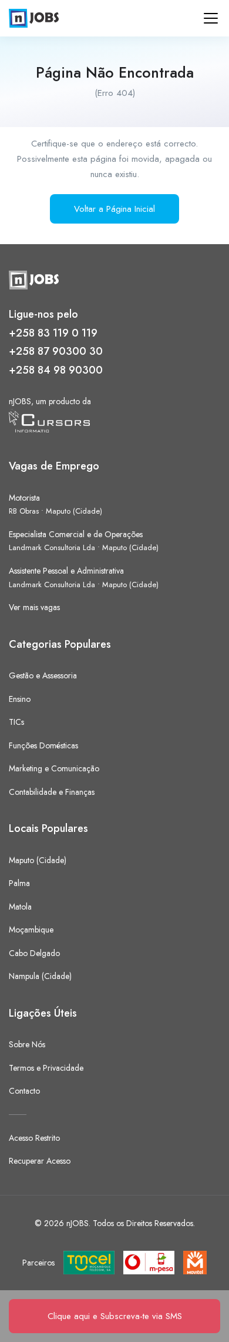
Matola (20, 907)
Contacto (24, 1091)
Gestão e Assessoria (43, 675)
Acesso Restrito (34, 1138)
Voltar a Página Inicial (114, 208)
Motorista (24, 498)
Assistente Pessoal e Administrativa (66, 571)
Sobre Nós (27, 1044)
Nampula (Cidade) (40, 976)
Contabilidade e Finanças (52, 792)
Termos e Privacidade (46, 1068)
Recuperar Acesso (39, 1161)
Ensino (20, 699)
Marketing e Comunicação (54, 768)
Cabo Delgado (34, 953)
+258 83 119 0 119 (53, 333)
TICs (16, 722)
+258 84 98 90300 (56, 370)
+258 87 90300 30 (56, 351)
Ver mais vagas (34, 607)
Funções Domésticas (43, 745)
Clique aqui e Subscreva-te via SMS (115, 1316)
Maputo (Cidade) (74, 511)
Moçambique (31, 929)
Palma (19, 883)
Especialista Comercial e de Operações (76, 534)
